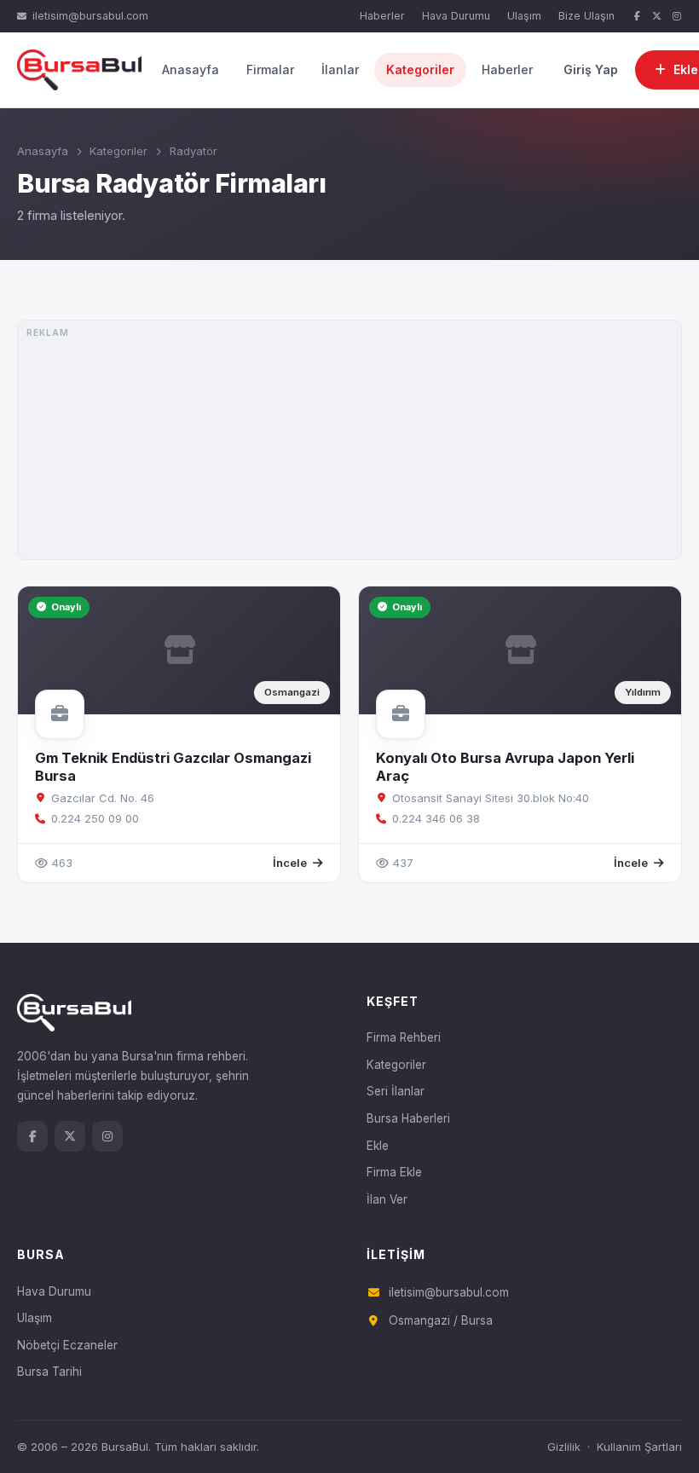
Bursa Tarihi (49, 1371)
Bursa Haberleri (408, 1118)
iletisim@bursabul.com (90, 15)
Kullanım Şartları (639, 1446)
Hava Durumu (456, 15)
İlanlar (340, 69)
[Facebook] (637, 16)
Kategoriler (420, 69)
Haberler (382, 15)
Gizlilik (564, 1446)
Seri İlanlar (396, 1091)
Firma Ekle (394, 1172)
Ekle (378, 1145)
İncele (290, 862)
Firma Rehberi (404, 1037)
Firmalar (270, 69)
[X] (657, 16)
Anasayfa (190, 69)
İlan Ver (387, 1199)
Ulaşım (524, 15)
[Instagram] (677, 16)
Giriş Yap (590, 69)
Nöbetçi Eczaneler (67, 1345)
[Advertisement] (349, 440)
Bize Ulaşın (586, 15)
